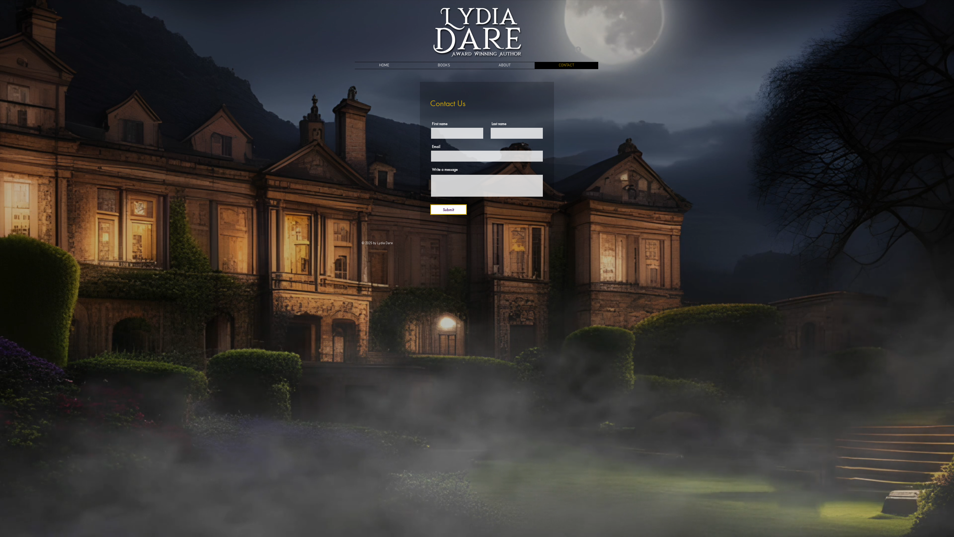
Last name (499, 124)
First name (439, 124)
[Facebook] (578, 49)
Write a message (445, 169)
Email (436, 146)
